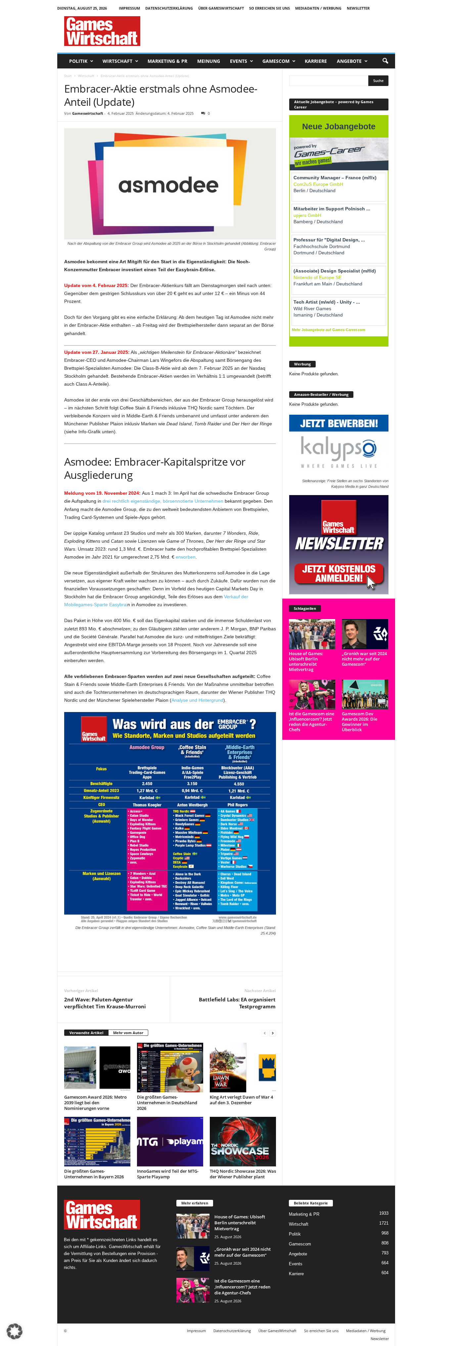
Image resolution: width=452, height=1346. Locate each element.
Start (68, 75)
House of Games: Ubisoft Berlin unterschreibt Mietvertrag (306, 661)
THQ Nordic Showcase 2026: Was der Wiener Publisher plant (243, 1174)
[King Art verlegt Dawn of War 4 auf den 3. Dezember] (243, 1067)
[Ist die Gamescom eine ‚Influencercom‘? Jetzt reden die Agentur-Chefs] (312, 695)
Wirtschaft (117, 61)
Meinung (208, 61)
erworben (186, 557)
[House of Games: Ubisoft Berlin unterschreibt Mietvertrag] (312, 634)
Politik (78, 61)
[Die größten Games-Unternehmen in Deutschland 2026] (170, 1067)
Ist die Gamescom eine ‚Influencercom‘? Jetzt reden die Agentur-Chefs (311, 722)
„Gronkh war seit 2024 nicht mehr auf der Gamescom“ (364, 659)
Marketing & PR (167, 61)
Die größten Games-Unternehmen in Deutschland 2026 (167, 1102)
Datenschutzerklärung (169, 8)
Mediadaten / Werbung (318, 8)
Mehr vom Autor (128, 1032)
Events (238, 61)
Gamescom (276, 61)
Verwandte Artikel (86, 1032)
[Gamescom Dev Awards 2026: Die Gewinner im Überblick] (365, 695)
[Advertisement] (274, 31)
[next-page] (272, 1033)
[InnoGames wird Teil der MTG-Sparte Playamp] (170, 1141)
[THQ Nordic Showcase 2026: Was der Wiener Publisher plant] (243, 1141)
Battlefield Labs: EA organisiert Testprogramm (237, 1003)
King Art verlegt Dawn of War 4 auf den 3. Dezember (241, 1100)
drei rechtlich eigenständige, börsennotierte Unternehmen (163, 501)
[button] (385, 61)
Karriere (316, 61)
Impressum (129, 8)
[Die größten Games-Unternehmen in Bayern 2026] (97, 1141)
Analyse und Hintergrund (197, 700)
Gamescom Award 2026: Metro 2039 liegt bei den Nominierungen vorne (95, 1102)
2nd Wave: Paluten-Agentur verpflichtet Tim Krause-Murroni (105, 1003)
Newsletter (358, 8)
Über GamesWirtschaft (221, 8)
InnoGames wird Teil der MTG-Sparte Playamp (168, 1174)
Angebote (349, 61)
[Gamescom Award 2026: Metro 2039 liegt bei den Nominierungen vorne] (97, 1067)
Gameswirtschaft (87, 113)
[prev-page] (264, 1033)
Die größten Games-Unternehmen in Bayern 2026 (94, 1174)
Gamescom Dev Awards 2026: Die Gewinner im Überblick (359, 722)
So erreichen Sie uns (269, 8)
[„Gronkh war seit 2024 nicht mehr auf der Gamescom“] (365, 634)
